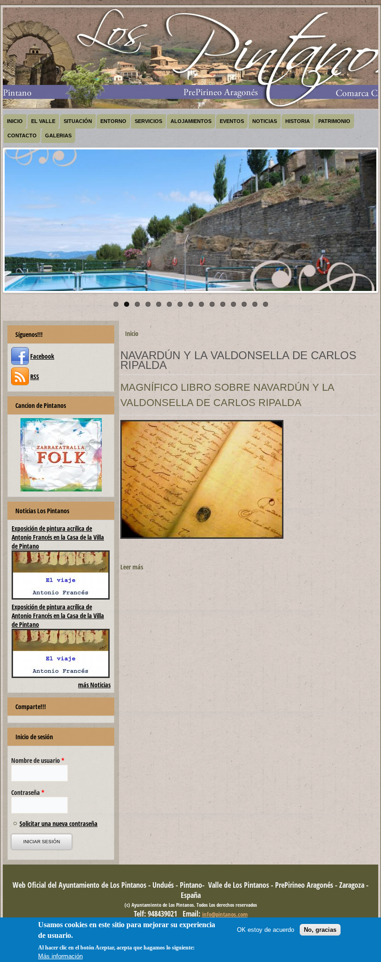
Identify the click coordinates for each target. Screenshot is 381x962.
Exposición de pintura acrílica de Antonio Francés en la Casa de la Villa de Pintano (58, 537)
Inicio (15, 121)
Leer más (131, 566)
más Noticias (94, 684)
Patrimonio (334, 121)
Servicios (148, 121)
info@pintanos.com (225, 914)
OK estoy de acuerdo (265, 929)
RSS (34, 376)
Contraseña (28, 792)
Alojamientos (191, 121)
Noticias (264, 121)
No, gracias (320, 929)
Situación (78, 121)
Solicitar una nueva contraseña (59, 823)
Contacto (22, 135)
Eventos (232, 121)
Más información (60, 956)
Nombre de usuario (38, 760)
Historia (297, 121)
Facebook (42, 356)
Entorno (113, 121)
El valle (43, 121)
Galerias (58, 135)
